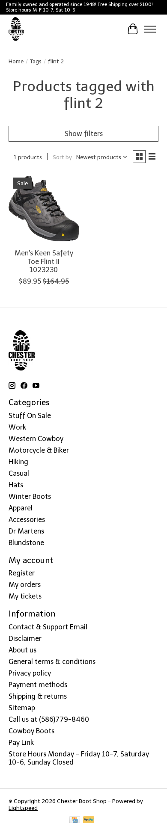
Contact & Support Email (48, 627)
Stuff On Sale (30, 416)
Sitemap (22, 708)
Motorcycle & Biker (39, 450)
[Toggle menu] (149, 29)
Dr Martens (26, 531)
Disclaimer (25, 638)
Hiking (18, 462)
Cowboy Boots (31, 731)
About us (22, 650)
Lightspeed (23, 807)
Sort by (62, 157)
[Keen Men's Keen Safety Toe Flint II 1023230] (44, 208)
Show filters (84, 134)
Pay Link (21, 742)
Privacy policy (30, 673)
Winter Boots (30, 496)
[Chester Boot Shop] (16, 29)
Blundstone (26, 543)
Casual (19, 473)
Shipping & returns (38, 696)
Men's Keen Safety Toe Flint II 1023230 (44, 261)
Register (22, 573)
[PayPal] (88, 820)
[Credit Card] (74, 820)
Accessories (27, 520)
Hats (16, 485)
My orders (25, 585)
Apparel (21, 508)
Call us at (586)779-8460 (49, 719)
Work (17, 427)
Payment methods (38, 685)
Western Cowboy (36, 439)
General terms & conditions (52, 662)
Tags (36, 61)
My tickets (25, 596)
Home (16, 61)
